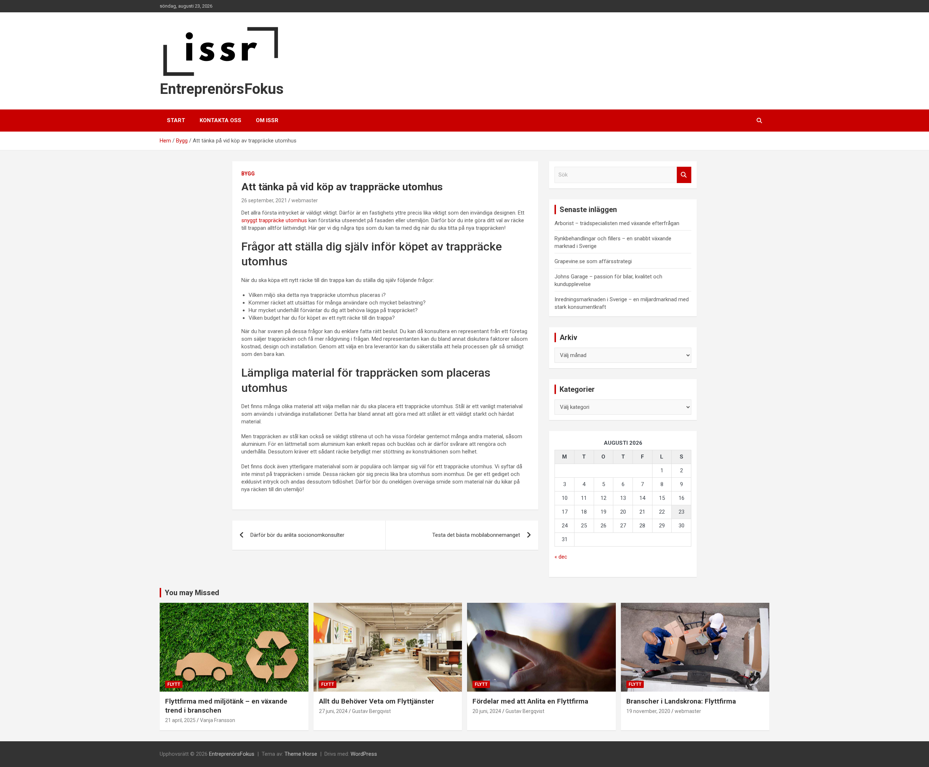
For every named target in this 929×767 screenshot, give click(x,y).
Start (176, 120)
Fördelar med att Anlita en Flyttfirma (530, 701)
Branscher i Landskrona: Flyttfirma (681, 701)
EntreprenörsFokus (222, 89)
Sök (684, 175)
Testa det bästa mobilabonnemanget (476, 535)
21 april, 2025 (180, 720)
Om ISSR (267, 120)
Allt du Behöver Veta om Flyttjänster (376, 701)
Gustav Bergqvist (371, 711)
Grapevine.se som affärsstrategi (593, 261)
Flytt (173, 684)
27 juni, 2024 (333, 711)
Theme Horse (301, 754)
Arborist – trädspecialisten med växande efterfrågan (616, 223)
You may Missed (192, 592)
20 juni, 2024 (486, 711)
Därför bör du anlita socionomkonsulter (297, 535)
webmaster (304, 200)
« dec (560, 557)
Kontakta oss (220, 120)
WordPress (364, 754)
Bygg (248, 174)
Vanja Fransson (217, 720)
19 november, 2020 (648, 711)
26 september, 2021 (264, 200)
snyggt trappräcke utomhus (274, 220)
